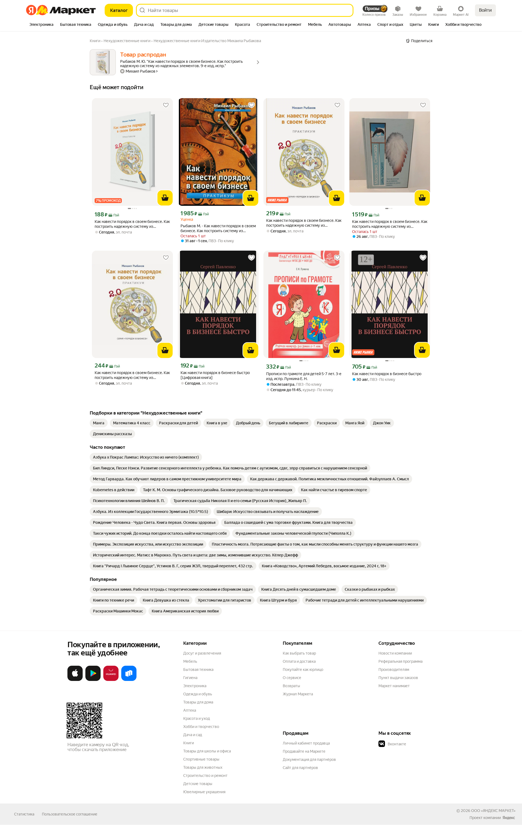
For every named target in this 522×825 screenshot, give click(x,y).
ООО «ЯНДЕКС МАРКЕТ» (493, 810)
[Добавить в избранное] (166, 105)
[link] (99, 423)
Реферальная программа (400, 661)
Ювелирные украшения (204, 792)
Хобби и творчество (201, 726)
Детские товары (197, 784)
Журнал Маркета (298, 694)
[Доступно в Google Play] (93, 680)
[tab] (41, 25)
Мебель (190, 661)
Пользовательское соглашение (69, 814)
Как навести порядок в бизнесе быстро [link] (386, 374)
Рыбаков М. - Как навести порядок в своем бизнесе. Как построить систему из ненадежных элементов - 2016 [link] (218, 228)
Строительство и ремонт (205, 775)
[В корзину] (165, 198)
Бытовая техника (198, 669)
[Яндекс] (508, 817)
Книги (188, 743)
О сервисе (292, 677)
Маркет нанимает (394, 686)
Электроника (194, 686)
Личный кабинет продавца (306, 743)
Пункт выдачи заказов (398, 677)
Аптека (189, 710)
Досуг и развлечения (202, 653)
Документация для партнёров (309, 759)
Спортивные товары (201, 759)
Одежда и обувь (197, 694)
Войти (485, 10)
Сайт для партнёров (300, 767)
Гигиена (190, 677)
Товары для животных (202, 767)
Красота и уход (196, 718)
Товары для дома (198, 702)
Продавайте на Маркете (304, 751)
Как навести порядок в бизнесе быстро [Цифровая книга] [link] (215, 375)
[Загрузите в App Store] (75, 680)
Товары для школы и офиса (207, 751)
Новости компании (395, 653)
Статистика (24, 814)
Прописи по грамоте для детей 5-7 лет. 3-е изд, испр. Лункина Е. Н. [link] (303, 376)
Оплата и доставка (299, 661)
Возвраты (291, 686)
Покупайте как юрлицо (303, 669)
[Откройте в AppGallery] (111, 680)
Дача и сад (192, 735)
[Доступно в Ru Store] (128, 680)
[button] (416, 744)
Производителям (393, 669)
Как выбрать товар (299, 653)
